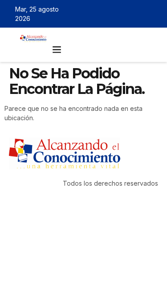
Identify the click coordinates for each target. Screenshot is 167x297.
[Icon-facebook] (116, 13)
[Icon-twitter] (129, 13)
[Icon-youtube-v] (155, 13)
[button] (57, 49)
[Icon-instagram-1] (142, 13)
